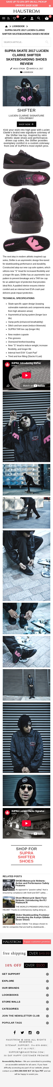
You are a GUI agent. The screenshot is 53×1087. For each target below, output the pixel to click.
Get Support (11, 974)
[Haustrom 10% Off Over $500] (26, 965)
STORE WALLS (11, 1001)
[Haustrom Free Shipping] (26, 953)
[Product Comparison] (25, 18)
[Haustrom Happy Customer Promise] (26, 941)
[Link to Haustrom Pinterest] (37, 1032)
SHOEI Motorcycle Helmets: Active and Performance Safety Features (32, 883)
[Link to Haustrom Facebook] (14, 1032)
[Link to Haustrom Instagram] (30, 1032)
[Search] (39, 18)
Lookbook (18, 26)
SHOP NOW (32, 5)
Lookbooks (10, 995)
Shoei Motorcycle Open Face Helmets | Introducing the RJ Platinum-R (31, 900)
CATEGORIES (10, 1008)
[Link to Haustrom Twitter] (22, 1032)
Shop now (25, 124)
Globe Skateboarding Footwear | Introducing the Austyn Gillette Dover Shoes (33, 917)
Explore (8, 981)
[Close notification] (50, 6)
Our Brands (10, 988)
